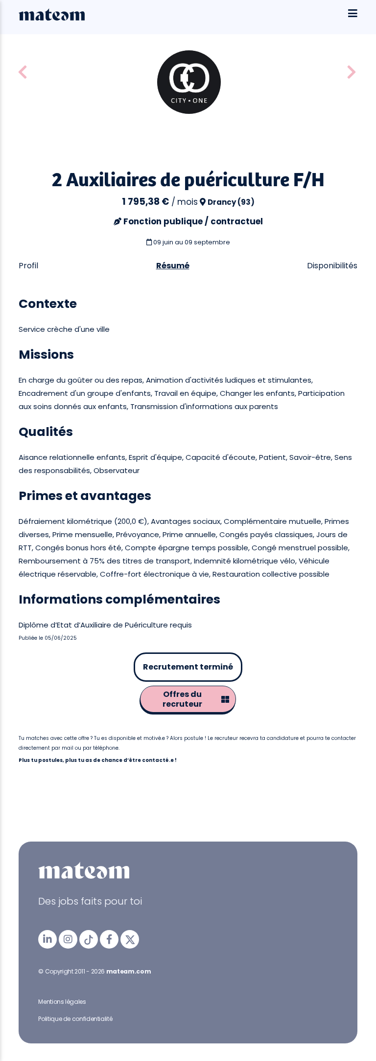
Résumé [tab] (172, 265)
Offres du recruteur (182, 699)
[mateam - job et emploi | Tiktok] (88, 939)
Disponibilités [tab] (332, 265)
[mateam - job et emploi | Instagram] (68, 939)
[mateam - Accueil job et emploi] (52, 18)
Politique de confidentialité (75, 1019)
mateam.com (128, 971)
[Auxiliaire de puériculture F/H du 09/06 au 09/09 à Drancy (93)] (22, 72)
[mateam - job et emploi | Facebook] (109, 939)
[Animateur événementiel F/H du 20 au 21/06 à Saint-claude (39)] (351, 72)
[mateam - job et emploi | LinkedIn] (47, 939)
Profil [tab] (28, 265)
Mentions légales (62, 1001)
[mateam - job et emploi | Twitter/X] (129, 939)
